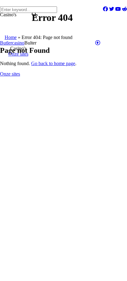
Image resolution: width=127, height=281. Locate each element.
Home (11, 37)
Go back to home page (53, 63)
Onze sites (10, 73)
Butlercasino (12, 42)
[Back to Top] (97, 42)
